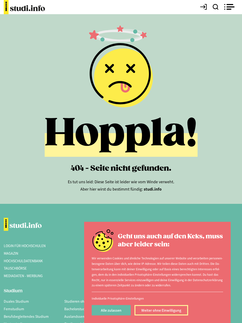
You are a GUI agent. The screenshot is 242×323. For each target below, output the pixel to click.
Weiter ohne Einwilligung (161, 310)
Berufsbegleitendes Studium (26, 316)
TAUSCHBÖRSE (15, 268)
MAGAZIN (11, 253)
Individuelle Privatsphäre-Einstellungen (118, 298)
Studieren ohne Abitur (81, 301)
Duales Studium (16, 301)
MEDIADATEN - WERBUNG (23, 275)
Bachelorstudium (77, 308)
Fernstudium (14, 308)
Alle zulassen (111, 310)
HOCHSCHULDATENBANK (23, 260)
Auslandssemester (78, 316)
